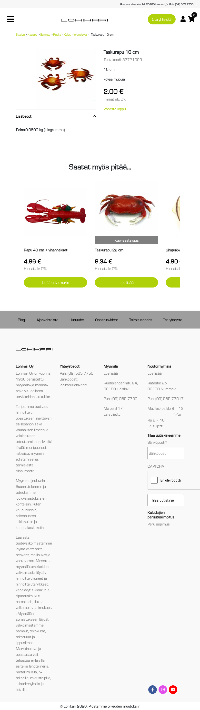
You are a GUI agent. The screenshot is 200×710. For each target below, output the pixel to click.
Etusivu (20, 34)
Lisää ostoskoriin (55, 282)
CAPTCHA (156, 466)
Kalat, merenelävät (75, 34)
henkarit (22, 554)
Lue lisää (127, 282)
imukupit (45, 607)
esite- (20, 666)
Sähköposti (157, 442)
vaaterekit (34, 548)
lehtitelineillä (38, 666)
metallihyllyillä (26, 671)
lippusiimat (24, 642)
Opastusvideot (106, 319)
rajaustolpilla (40, 677)
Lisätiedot (23, 116)
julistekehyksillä (28, 683)
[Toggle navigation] (10, 19)
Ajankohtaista (47, 319)
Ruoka (57, 34)
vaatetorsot (25, 560)
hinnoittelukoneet (29, 578)
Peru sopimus (159, 523)
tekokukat (37, 630)
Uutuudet (77, 319)
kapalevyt (23, 589)
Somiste (45, 34)
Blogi (22, 319)
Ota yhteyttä (161, 19)
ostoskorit (24, 601)
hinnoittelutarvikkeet (32, 584)
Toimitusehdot (140, 319)
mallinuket (38, 554)
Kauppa (32, 34)
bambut (22, 630)
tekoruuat (23, 636)
